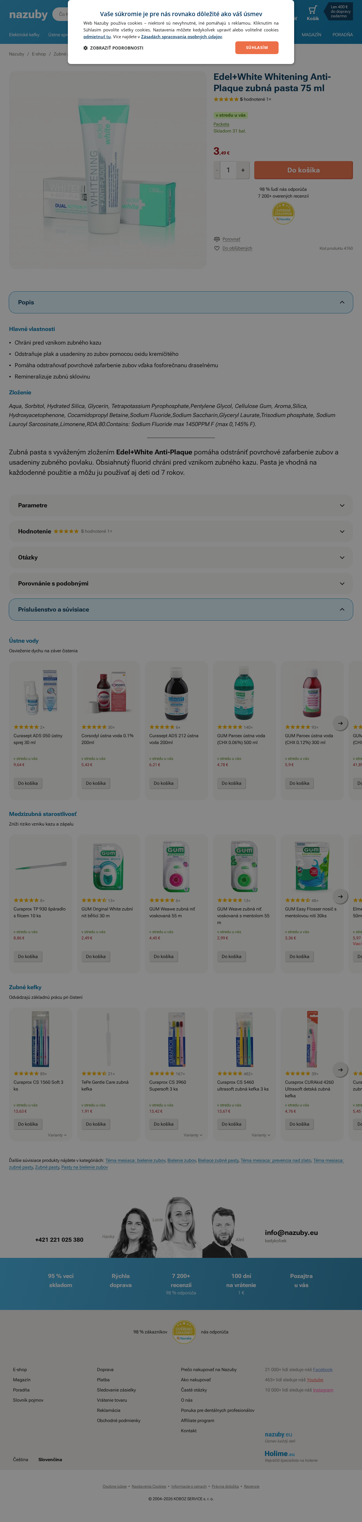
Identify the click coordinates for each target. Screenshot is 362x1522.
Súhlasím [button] (257, 47)
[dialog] (181, 32)
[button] (113, 48)
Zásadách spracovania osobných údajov (181, 36)
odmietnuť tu (97, 36)
